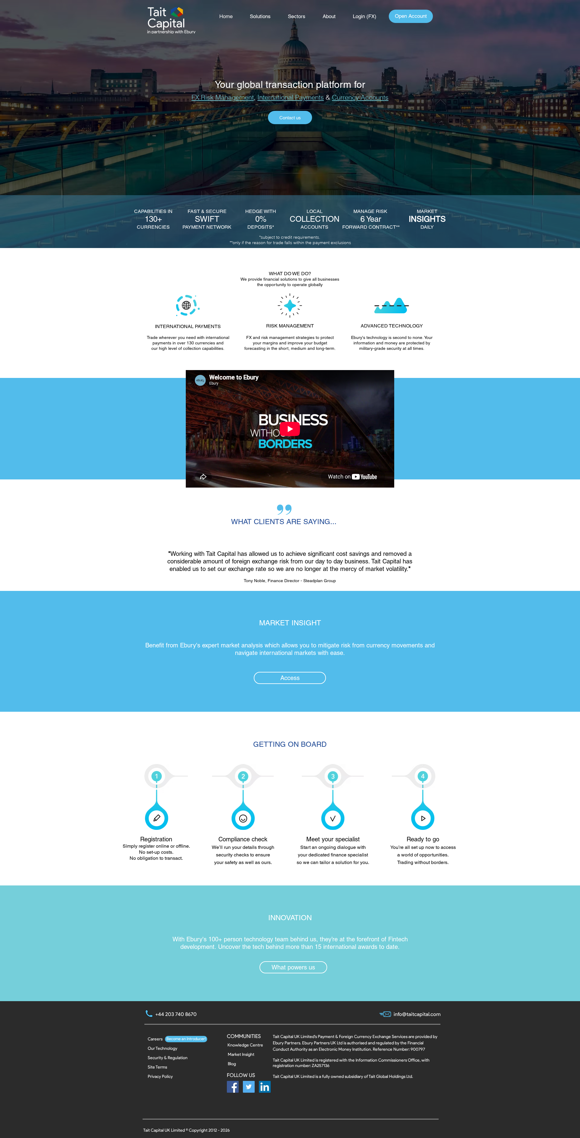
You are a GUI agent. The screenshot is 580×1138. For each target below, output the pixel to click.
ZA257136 (321, 1065)
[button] (264, 16)
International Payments (290, 97)
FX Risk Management (223, 97)
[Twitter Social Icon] (249, 1087)
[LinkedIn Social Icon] (265, 1087)
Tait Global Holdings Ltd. (391, 1076)
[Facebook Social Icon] (233, 1087)
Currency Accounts (360, 97)
